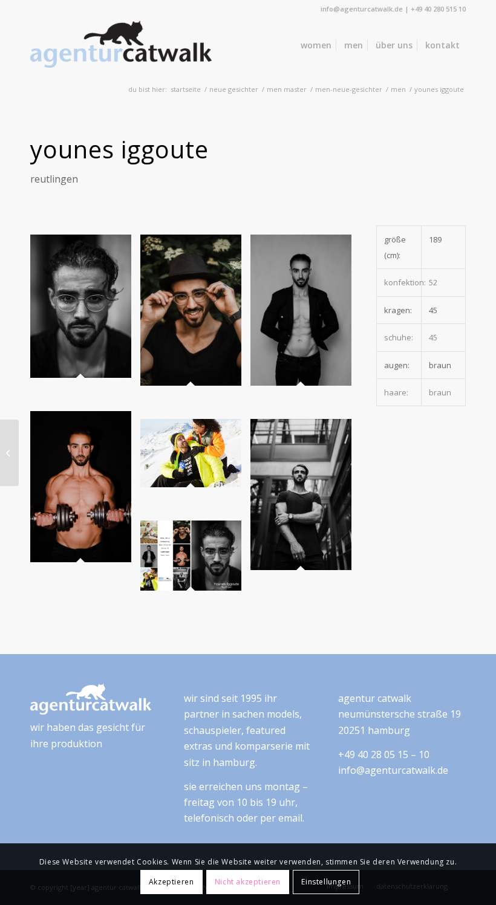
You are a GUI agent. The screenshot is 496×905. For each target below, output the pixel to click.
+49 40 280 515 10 (438, 8)
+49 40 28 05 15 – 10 (383, 754)
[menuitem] (316, 45)
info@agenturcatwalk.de (362, 8)
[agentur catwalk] (121, 45)
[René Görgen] (9, 453)
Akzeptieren (171, 882)
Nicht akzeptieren (248, 882)
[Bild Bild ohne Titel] (85, 323)
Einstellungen (326, 882)
